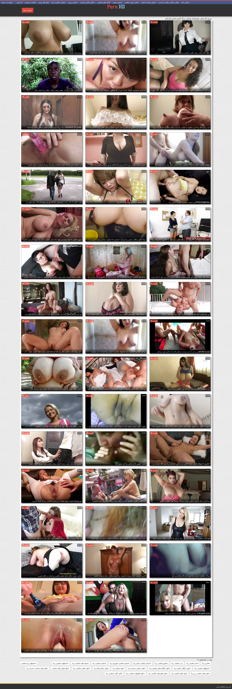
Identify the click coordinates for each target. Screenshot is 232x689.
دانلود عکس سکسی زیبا (81, 668)
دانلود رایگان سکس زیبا (182, 668)
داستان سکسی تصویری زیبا (119, 663)
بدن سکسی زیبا (177, 663)
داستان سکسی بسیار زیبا (142, 663)
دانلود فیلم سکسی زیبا (179, 673)
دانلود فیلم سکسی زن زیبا (200, 673)
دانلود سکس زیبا (118, 668)
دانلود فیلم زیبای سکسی (60, 668)
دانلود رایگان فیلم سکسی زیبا (159, 668)
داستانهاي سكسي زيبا (60, 663)
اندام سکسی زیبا (192, 663)
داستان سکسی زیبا (99, 663)
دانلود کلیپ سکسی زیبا (114, 673)
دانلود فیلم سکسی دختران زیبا (37, 668)
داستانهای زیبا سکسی (28, 663)
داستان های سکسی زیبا (80, 663)
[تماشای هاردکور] (116, 10)
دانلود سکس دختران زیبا (136, 668)
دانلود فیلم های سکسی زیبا (158, 673)
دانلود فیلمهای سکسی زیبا (135, 673)
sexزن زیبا (206, 663)
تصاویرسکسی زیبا (161, 663)
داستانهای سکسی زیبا (202, 668)
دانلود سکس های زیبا (101, 668)
